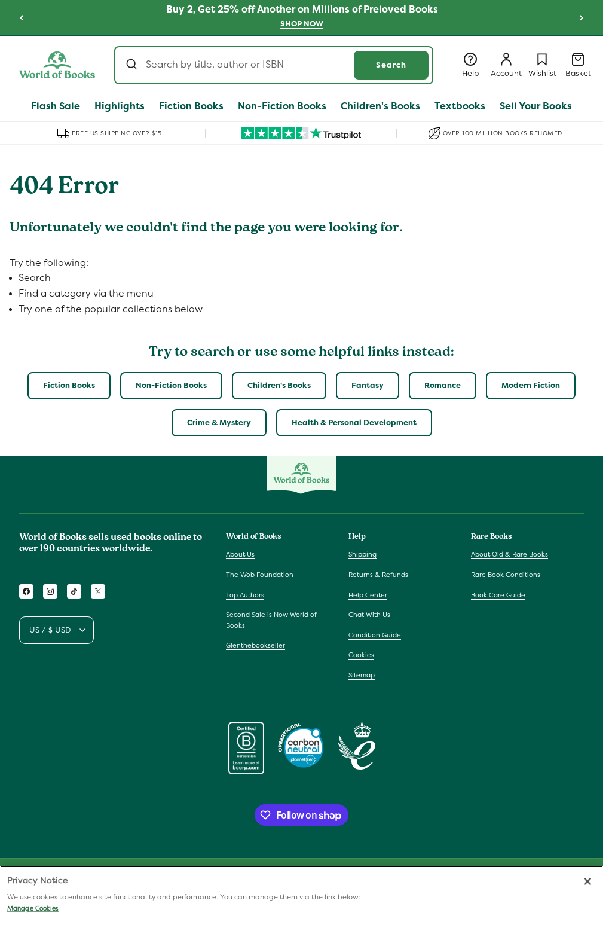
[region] (301, 897)
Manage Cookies (33, 908)
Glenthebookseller (255, 645)
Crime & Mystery (219, 422)
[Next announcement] (581, 17)
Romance (442, 385)
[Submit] (133, 65)
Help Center (367, 595)
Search (391, 64)
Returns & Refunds (378, 574)
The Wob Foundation (259, 574)
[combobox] (273, 65)
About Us (240, 554)
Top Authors (245, 595)
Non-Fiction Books (171, 385)
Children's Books (279, 385)
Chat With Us (369, 614)
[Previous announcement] (21, 17)
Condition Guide (374, 635)
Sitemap (361, 675)
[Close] (587, 881)
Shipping (362, 554)
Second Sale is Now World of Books (271, 620)
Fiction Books (69, 385)
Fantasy (367, 385)
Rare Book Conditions (505, 574)
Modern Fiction (530, 385)
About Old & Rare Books (509, 554)
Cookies (361, 654)
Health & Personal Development (354, 422)
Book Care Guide (498, 595)
